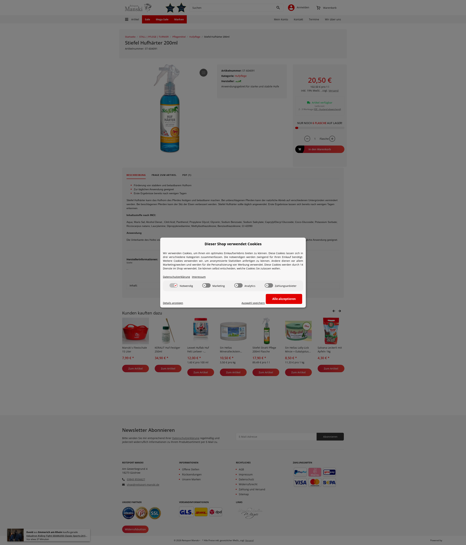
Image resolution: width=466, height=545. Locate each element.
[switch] (173, 285)
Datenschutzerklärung (176, 276)
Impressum (199, 276)
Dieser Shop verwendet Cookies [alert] (233, 243)
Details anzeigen (173, 303)
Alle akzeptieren (284, 299)
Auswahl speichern (253, 303)
